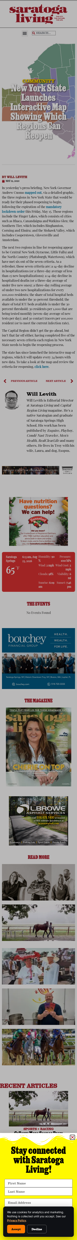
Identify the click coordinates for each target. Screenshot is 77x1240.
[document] (38, 620)
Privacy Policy (16, 1220)
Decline (37, 1229)
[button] (72, 1137)
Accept (16, 1229)
